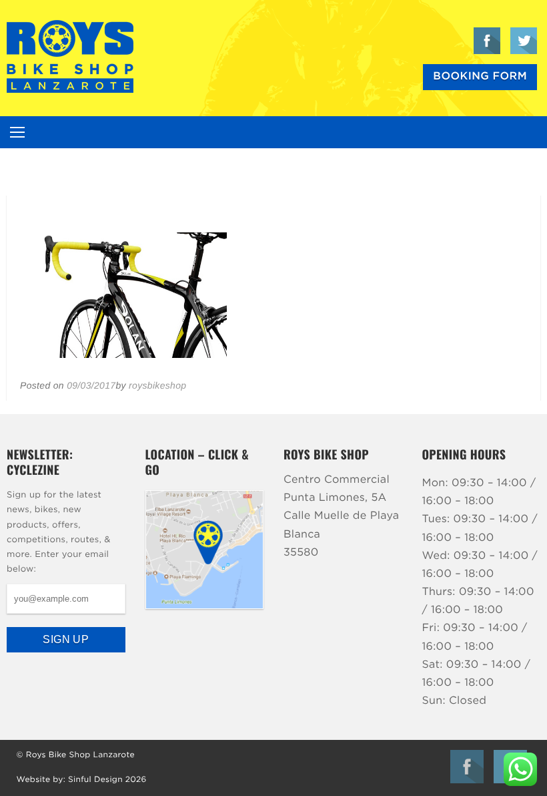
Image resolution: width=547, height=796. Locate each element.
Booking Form (480, 76)
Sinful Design (95, 780)
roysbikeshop (157, 385)
